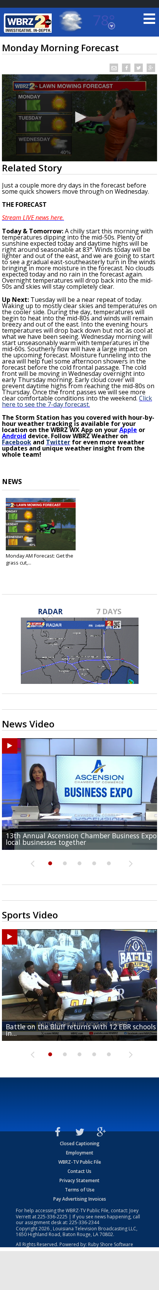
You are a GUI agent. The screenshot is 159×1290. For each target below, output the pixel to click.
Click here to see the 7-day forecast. (77, 401)
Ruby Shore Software (110, 1244)
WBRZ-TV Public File (79, 1162)
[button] (79, 117)
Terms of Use (80, 1189)
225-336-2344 (84, 1222)
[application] (79, 117)
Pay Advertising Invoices (79, 1199)
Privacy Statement (79, 1180)
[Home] (29, 23)
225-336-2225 (52, 1216)
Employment (79, 1152)
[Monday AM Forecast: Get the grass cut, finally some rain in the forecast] (41, 524)
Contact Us (79, 1171)
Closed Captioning (80, 1143)
